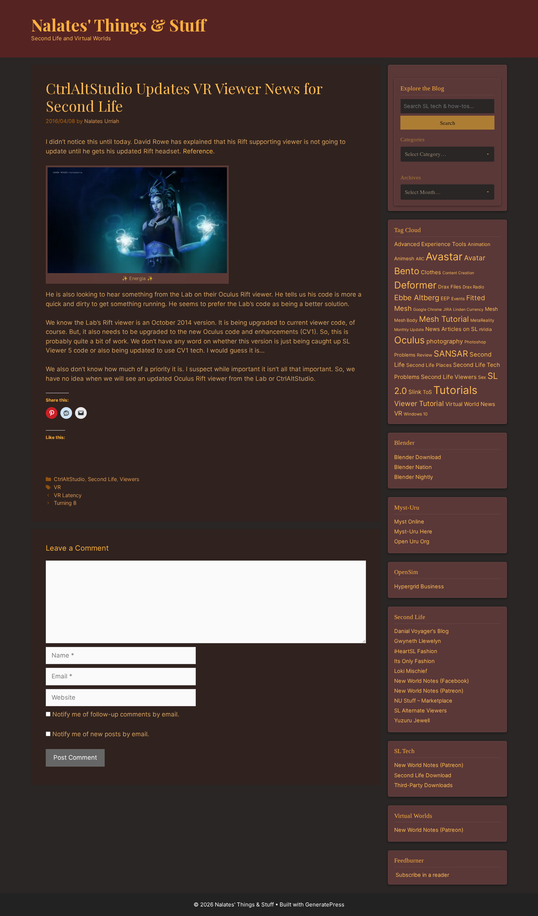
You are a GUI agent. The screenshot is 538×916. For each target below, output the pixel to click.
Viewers (129, 479)
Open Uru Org (411, 541)
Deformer (415, 285)
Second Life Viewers (449, 376)
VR (57, 487)
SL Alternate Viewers (420, 710)
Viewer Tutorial (419, 403)
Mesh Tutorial (444, 319)
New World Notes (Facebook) (431, 681)
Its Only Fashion (414, 661)
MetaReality (482, 320)
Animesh (404, 258)
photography (444, 341)
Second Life (102, 479)
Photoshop (475, 342)
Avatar (474, 258)
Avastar (444, 256)
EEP (445, 298)
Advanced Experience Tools (430, 244)
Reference (198, 151)
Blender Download (417, 457)
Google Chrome (427, 309)
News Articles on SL (451, 328)
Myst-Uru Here (413, 531)
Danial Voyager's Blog (421, 631)
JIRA (447, 309)
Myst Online (409, 521)
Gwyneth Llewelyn (417, 641)
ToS (427, 392)
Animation (479, 244)
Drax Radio (473, 287)
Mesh (491, 309)
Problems (404, 355)
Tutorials (455, 390)
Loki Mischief (410, 671)
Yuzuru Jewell (412, 720)
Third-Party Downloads (423, 785)
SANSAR (451, 354)
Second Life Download (422, 775)
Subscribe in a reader (422, 875)
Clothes (431, 272)
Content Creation (458, 273)
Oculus (409, 340)
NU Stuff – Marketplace (423, 700)
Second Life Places (429, 365)
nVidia (485, 329)
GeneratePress (324, 904)
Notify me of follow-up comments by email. (115, 714)
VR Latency (68, 495)
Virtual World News (470, 404)
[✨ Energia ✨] (137, 220)
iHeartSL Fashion (415, 651)
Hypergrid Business (419, 586)
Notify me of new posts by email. (100, 734)
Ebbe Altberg (416, 297)
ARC (420, 258)
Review (424, 355)
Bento (406, 270)
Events (458, 298)
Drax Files (449, 287)
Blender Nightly (413, 477)
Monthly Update (409, 329)
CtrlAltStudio (69, 479)
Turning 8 (65, 503)
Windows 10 (415, 414)
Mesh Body (406, 320)
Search (447, 122)
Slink (414, 391)
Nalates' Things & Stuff (118, 25)
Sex (482, 377)
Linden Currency (468, 309)
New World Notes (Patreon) (428, 691)
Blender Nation (413, 467)
